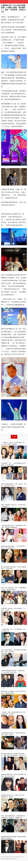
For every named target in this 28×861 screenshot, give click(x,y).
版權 (16, 858)
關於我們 (3, 858)
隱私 (14, 858)
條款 (11, 858)
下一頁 (14, 436)
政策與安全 (7, 858)
